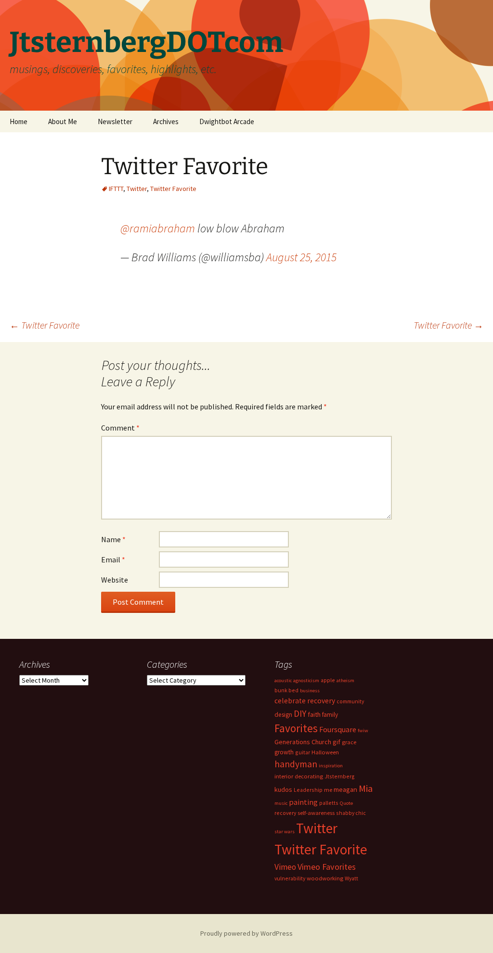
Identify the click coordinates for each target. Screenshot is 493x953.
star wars (284, 831)
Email (113, 559)
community (350, 701)
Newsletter (115, 121)
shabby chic (351, 812)
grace (349, 742)
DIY (300, 713)
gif (336, 741)
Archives (166, 121)
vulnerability (289, 878)
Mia (366, 788)
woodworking (325, 878)
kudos (283, 789)
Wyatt (351, 878)
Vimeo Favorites (327, 866)
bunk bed (286, 690)
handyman (295, 764)
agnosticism (306, 680)
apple (328, 680)
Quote (346, 803)
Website (114, 580)
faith (314, 714)
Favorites (296, 728)
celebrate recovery (304, 700)
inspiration (331, 765)
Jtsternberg (339, 776)
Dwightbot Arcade (226, 121)
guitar (302, 752)
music (280, 803)
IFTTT (116, 188)
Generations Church (302, 741)
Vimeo (285, 867)
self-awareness (316, 812)
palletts (328, 802)
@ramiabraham (157, 228)
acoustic (283, 680)
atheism (345, 680)
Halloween (325, 752)
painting (303, 802)
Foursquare (337, 729)
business (310, 690)
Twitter (137, 188)
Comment (120, 427)
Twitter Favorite (173, 188)
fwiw (363, 730)
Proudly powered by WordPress (246, 933)
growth (284, 752)
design (283, 715)
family (330, 715)
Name (113, 539)
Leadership (308, 789)
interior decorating (298, 776)
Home (18, 121)
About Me (62, 121)
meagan (345, 789)
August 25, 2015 (301, 257)
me (328, 789)
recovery (285, 812)
